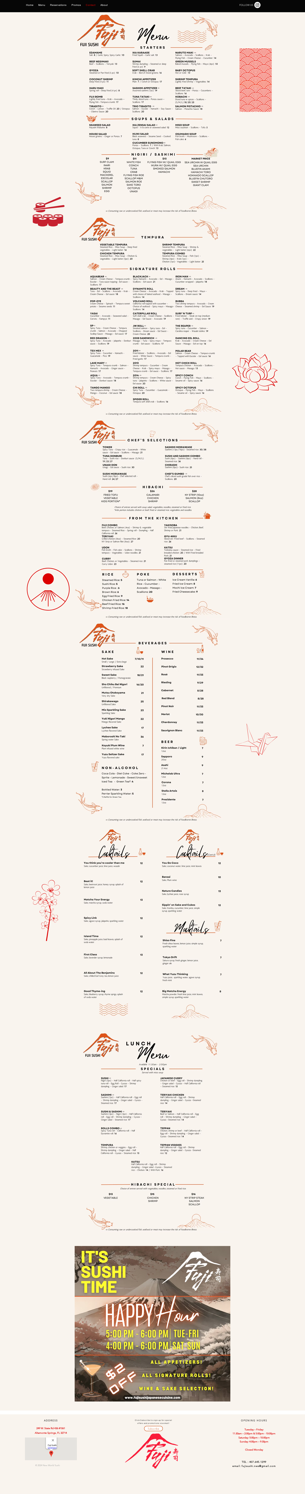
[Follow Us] (257, 5)
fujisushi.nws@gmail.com (259, 1466)
